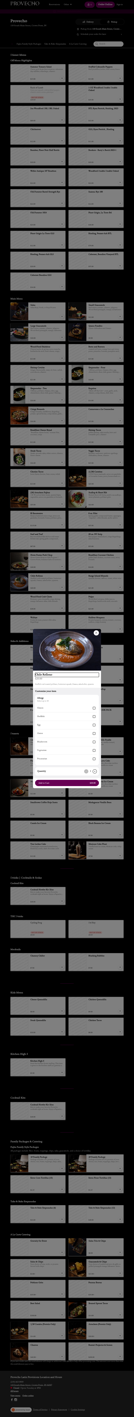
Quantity (41, 771)
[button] (67, 650)
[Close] (96, 632)
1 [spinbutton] (90, 771)
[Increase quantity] (95, 771)
